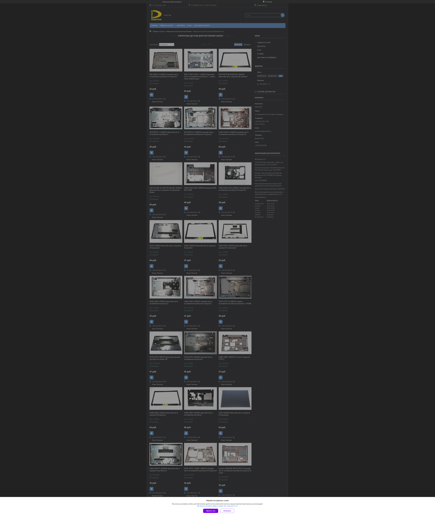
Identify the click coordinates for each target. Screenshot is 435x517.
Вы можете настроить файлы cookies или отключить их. (216, 506)
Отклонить (227, 511)
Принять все (210, 511)
